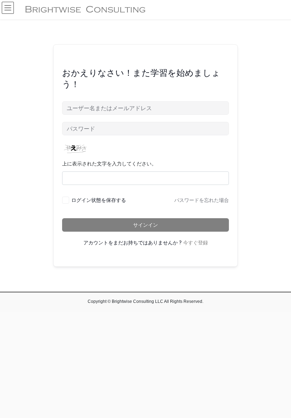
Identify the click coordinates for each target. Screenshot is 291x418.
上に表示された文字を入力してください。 (109, 163)
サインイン (145, 225)
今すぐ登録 (195, 242)
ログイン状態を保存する (98, 200)
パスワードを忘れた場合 (201, 200)
